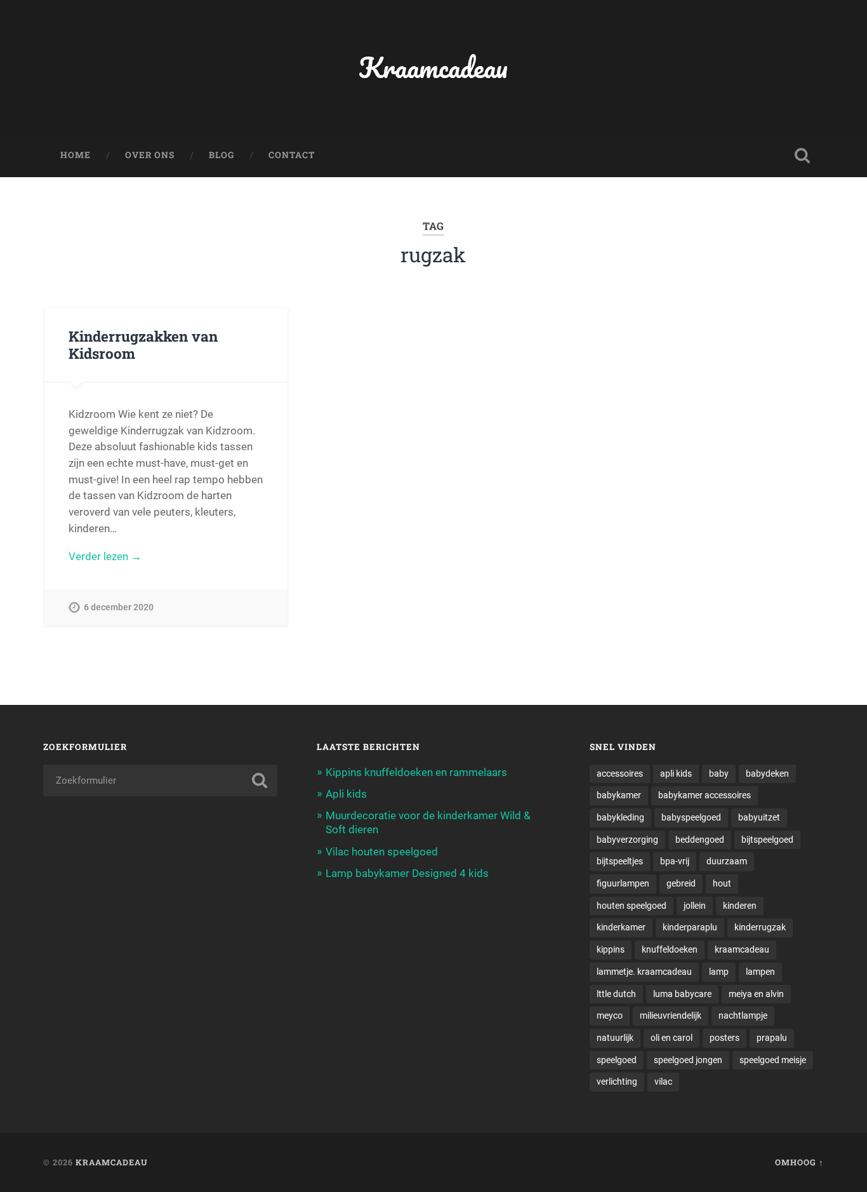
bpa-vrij (674, 861)
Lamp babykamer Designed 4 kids (407, 873)
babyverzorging (627, 839)
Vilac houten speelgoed (382, 851)
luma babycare (682, 994)
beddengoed (699, 839)
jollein (695, 906)
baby (719, 773)
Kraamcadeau (433, 67)
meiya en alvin (756, 994)
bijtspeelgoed (767, 839)
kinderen (740, 906)
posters (724, 1038)
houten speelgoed (631, 906)
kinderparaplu (690, 927)
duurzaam (726, 861)
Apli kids (346, 793)
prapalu (772, 1038)
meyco (610, 1015)
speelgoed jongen (688, 1060)
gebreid (681, 883)
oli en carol (671, 1038)
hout (722, 883)
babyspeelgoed (691, 817)
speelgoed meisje (772, 1060)
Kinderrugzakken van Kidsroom (143, 344)
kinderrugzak (760, 927)
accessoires (620, 773)
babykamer (619, 795)
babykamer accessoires (704, 795)
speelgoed (617, 1060)
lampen (760, 972)
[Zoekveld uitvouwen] (802, 155)
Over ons (150, 155)
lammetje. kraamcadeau (644, 972)
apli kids (676, 773)
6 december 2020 (119, 607)
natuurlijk (615, 1038)
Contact (291, 155)
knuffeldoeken (670, 949)
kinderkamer (621, 927)
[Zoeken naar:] (160, 780)
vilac (663, 1081)
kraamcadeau (742, 949)
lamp (719, 972)
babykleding (620, 817)
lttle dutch (616, 994)
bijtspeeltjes (620, 861)
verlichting (617, 1081)
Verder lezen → (105, 556)
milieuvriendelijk (670, 1015)
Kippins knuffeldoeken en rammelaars (416, 772)
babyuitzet (759, 817)
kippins (611, 949)
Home (75, 155)
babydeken (767, 773)
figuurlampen (623, 883)
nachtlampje (742, 1015)
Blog (221, 155)
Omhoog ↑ (799, 1162)
